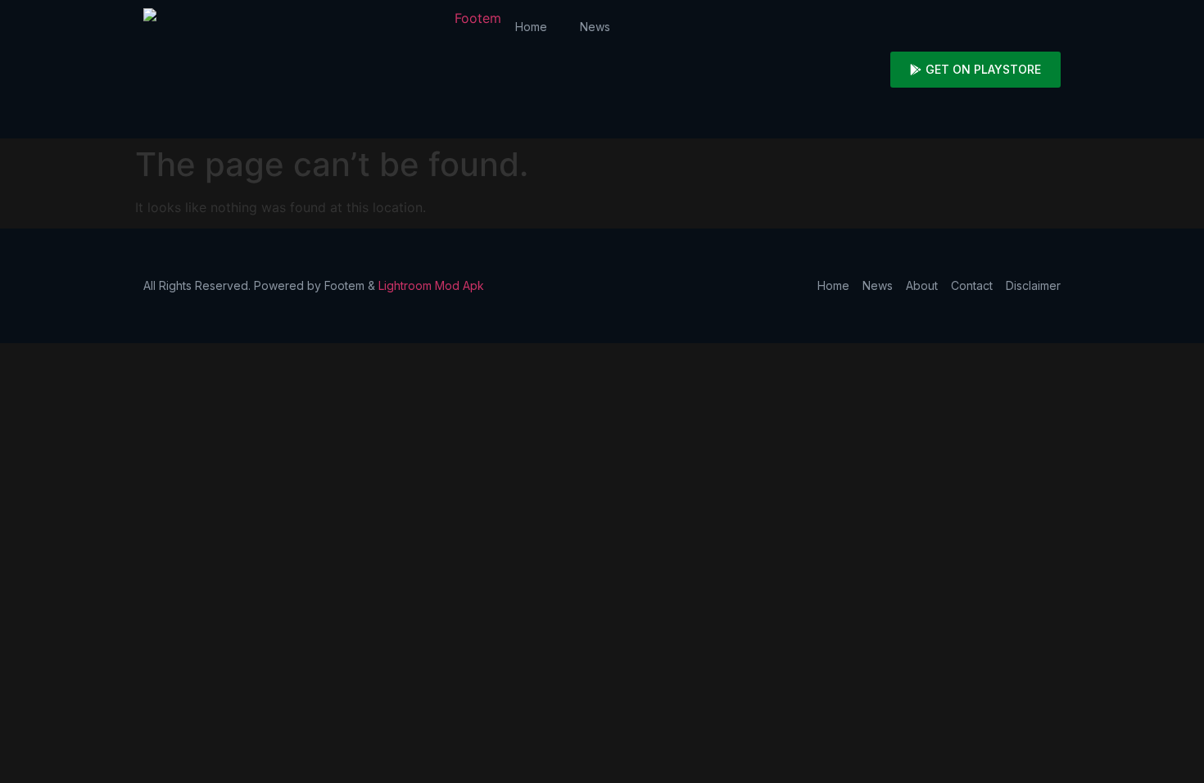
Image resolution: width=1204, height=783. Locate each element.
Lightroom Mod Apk (431, 285)
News (595, 27)
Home (531, 27)
